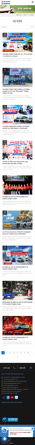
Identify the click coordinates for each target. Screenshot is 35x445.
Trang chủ (19, 15)
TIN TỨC (25, 15)
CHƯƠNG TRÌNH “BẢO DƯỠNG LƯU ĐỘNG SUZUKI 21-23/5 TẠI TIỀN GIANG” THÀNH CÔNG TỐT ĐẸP (16, 91)
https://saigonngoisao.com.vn (11, 385)
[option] (20, 433)
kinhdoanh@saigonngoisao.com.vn (12, 383)
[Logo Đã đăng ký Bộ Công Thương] (10, 419)
